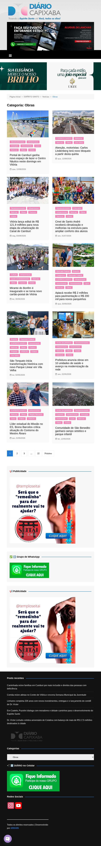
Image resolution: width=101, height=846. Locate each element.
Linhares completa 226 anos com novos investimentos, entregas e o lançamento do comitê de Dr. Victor (49, 703)
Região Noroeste (36, 415)
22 (38, 453)
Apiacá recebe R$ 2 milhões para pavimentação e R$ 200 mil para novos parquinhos (72, 296)
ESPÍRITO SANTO (64, 138)
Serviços (60, 216)
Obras (23, 150)
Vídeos (34, 352)
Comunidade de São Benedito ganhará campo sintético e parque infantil (72, 431)
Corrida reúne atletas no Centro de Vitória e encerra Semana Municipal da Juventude (46, 695)
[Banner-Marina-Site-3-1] (50, 36)
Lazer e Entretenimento (20, 279)
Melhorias (78, 138)
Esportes (60, 415)
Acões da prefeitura (64, 343)
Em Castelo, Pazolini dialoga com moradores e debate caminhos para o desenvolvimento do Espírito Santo (50, 712)
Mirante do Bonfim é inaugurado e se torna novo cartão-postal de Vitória (26, 291)
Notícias (14, 150)
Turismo (33, 212)
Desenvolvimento (17, 142)
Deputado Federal (75, 275)
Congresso (61, 275)
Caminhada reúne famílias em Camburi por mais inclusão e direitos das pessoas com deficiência (46, 687)
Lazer (38, 146)
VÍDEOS (24, 352)
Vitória (32, 150)
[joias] (50, 76)
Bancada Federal (63, 271)
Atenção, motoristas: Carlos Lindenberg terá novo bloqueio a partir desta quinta (73, 150)
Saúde (77, 351)
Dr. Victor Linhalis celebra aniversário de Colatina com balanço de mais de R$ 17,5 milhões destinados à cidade (49, 722)
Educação (77, 208)
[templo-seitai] (42, 510)
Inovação (14, 146)
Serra (13, 419)
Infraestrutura (33, 142)
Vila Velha (79, 143)
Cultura (13, 275)
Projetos (14, 352)
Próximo (48, 453)
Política (32, 347)
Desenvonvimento (18, 208)
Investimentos (75, 283)
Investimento (27, 146)
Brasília (76, 271)
